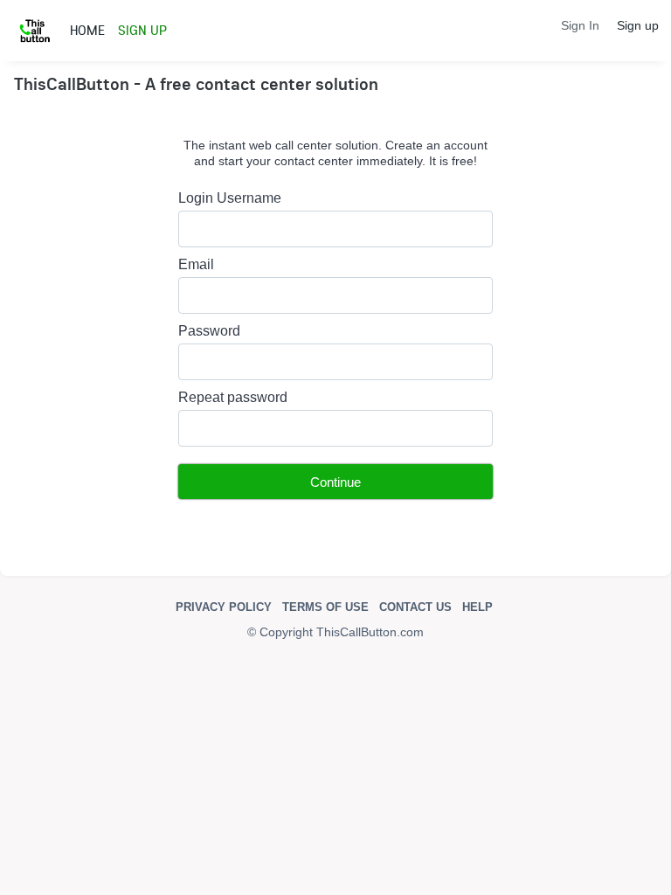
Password (209, 330)
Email (196, 264)
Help (477, 607)
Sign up (638, 25)
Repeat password (232, 397)
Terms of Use (325, 607)
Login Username (229, 198)
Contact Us (415, 607)
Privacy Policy (224, 607)
